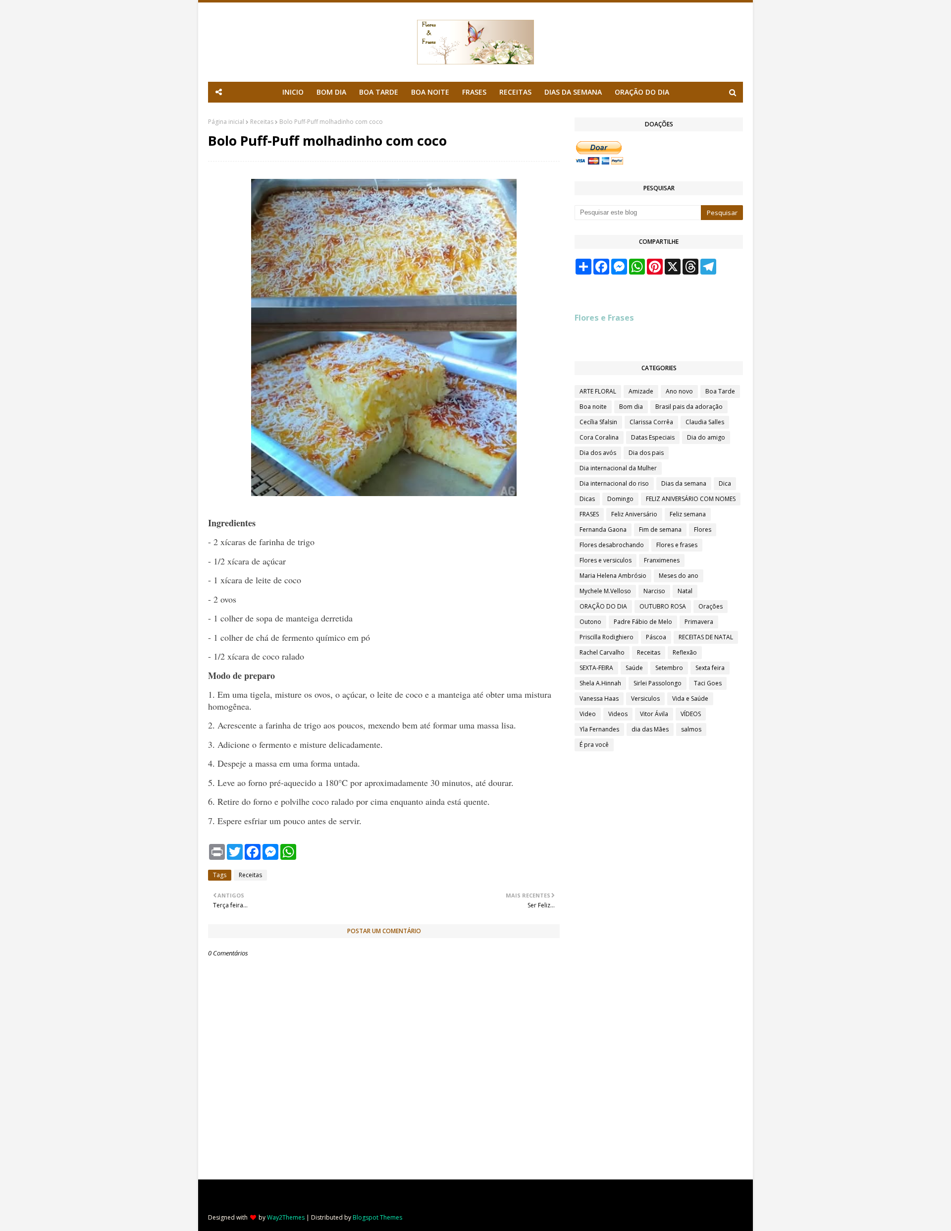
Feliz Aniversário (634, 514)
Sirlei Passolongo (658, 683)
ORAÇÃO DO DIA (603, 606)
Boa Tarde (720, 391)
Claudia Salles (705, 422)
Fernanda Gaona (603, 529)
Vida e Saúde (690, 698)
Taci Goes (708, 683)
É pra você (594, 744)
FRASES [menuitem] (474, 92)
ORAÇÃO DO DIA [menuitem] (642, 92)
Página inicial (226, 121)
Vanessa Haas (599, 698)
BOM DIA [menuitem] (331, 92)
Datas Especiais (653, 437)
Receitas (261, 121)
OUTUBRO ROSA (662, 606)
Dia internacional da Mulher (618, 468)
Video (588, 714)
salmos (691, 729)
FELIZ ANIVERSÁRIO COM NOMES (691, 499)
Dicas (587, 499)
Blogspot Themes (377, 1217)
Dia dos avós (598, 452)
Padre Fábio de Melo (643, 621)
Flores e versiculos (606, 560)
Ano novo (679, 391)
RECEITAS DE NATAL (706, 637)
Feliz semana (688, 514)
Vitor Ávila (654, 714)
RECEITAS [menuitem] (515, 92)
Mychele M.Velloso (605, 591)
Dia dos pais (646, 452)
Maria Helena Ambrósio (613, 575)
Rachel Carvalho (602, 652)
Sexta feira (710, 668)
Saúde (634, 668)
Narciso (654, 591)
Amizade (641, 391)
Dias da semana (683, 483)
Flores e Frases (604, 317)
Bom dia (631, 406)
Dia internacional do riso (614, 483)
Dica (725, 483)
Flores (702, 529)
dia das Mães (650, 729)
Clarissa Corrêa (651, 422)
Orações (710, 606)
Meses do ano (678, 575)
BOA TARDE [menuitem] (378, 92)
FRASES (589, 514)
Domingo (620, 499)
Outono (590, 621)
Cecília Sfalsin (598, 422)
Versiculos (645, 698)
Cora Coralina (599, 437)
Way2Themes (286, 1217)
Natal (685, 591)
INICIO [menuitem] (293, 92)
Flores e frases (676, 545)
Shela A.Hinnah (600, 683)
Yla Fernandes (599, 729)
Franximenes (662, 560)
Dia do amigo (706, 437)
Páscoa (656, 637)
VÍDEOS (691, 714)
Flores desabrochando (612, 545)
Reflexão (685, 652)
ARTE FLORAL (598, 391)
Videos (618, 714)
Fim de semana (660, 529)
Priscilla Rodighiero (607, 637)
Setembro (669, 668)
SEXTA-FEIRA (596, 668)
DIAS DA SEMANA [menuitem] (573, 92)
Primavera (699, 621)
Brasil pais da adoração (689, 406)
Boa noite (593, 406)
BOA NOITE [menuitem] (430, 92)
